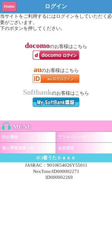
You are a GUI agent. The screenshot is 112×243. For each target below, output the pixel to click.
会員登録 (66, 147)
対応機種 (10, 137)
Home (9, 6)
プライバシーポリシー (78, 137)
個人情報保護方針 (18, 147)
